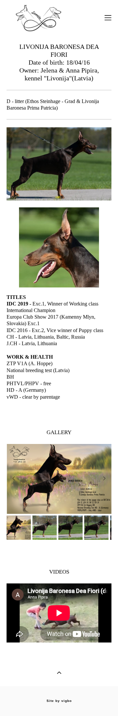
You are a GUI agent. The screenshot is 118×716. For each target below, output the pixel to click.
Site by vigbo (59, 701)
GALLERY (59, 432)
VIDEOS (59, 571)
